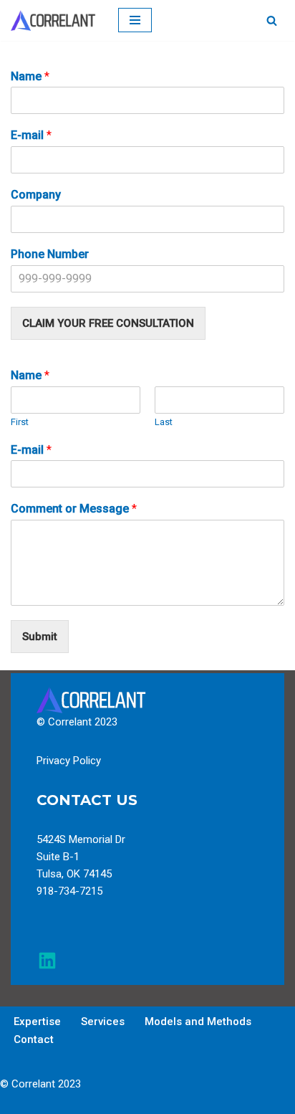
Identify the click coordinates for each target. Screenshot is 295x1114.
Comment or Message (74, 508)
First (20, 421)
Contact (34, 1039)
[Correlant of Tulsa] (54, 20)
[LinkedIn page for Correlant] (47, 960)
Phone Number (50, 254)
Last (164, 421)
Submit (39, 636)
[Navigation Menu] (135, 20)
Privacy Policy (69, 760)
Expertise (37, 1021)
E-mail (31, 135)
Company (36, 194)
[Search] (271, 20)
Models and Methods (198, 1021)
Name (30, 76)
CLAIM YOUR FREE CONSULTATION (108, 323)
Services (103, 1021)
